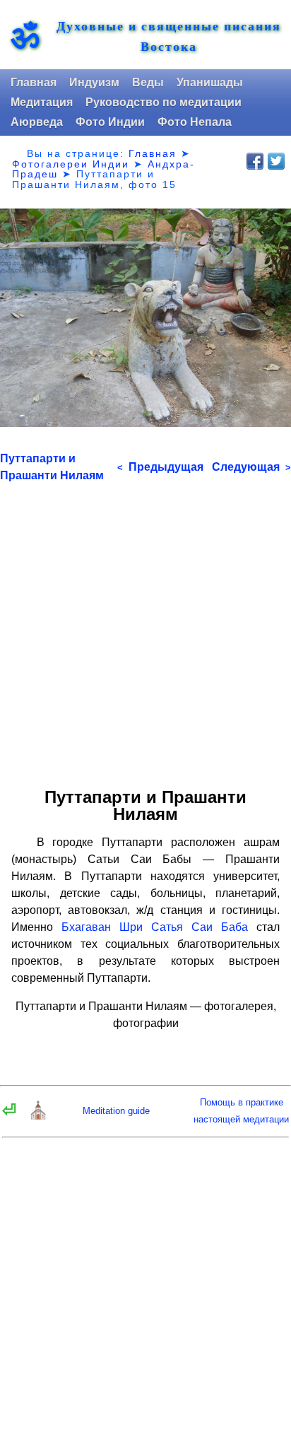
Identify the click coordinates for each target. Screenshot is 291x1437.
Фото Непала (195, 122)
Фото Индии (110, 122)
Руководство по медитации (163, 102)
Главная (34, 82)
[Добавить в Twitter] (276, 161)
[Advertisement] (145, 629)
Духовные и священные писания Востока (169, 36)
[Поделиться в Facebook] (255, 161)
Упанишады (210, 82)
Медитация (42, 102)
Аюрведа (37, 122)
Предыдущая (160, 467)
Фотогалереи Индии (70, 164)
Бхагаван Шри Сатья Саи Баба (154, 927)
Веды (148, 82)
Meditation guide (116, 1110)
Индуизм (94, 82)
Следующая (251, 467)
